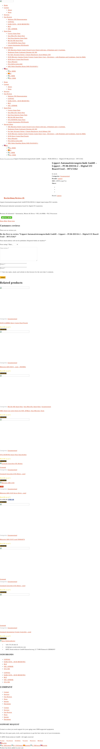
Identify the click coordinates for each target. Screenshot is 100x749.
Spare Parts (7, 31)
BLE (9, 26)
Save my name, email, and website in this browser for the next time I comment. (28, 272)
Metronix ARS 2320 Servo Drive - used (13, 493)
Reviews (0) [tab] (19, 198)
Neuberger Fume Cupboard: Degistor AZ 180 (22, 52)
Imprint (6, 701)
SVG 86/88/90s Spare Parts (16, 43)
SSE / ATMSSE (12, 29)
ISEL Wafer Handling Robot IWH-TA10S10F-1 (23, 66)
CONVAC (11, 22)
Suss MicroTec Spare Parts (32, 406)
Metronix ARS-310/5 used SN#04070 (12, 539)
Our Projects (8, 17)
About (10, 10)
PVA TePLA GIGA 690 (15, 64)
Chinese (20, 745)
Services (6, 14)
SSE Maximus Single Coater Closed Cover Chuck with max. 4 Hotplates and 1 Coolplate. (36, 50)
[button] (3, 502)
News (9, 12)
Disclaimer (7, 704)
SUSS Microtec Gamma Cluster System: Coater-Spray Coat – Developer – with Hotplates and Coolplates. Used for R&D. (47, 57)
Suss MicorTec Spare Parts (16, 36)
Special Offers (8, 47)
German (9, 745)
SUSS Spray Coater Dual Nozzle (18, 59)
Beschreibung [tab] (9, 198)
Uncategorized (9, 159)
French (38, 745)
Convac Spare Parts (14, 33)
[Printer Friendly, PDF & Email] (6, 217)
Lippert (60, 178)
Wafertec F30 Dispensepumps (17, 19)
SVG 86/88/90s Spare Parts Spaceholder (13, 454)
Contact (6, 7)
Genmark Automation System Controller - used (15, 632)
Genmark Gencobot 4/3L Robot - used (12, 474)
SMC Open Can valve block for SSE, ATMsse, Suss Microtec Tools (22, 411)
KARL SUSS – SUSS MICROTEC (18, 24)
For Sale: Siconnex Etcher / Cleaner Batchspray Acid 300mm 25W (29, 54)
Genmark (3, 467)
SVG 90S (7, 669)
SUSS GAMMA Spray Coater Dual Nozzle (14, 323)
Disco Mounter (12, 62)
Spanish (27, 745)
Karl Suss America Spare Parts (17, 38)
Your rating (4, 244)
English (4, 743)
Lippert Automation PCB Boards (18, 45)
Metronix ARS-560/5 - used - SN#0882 (13, 367)
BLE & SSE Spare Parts (15, 40)
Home (6, 5)
